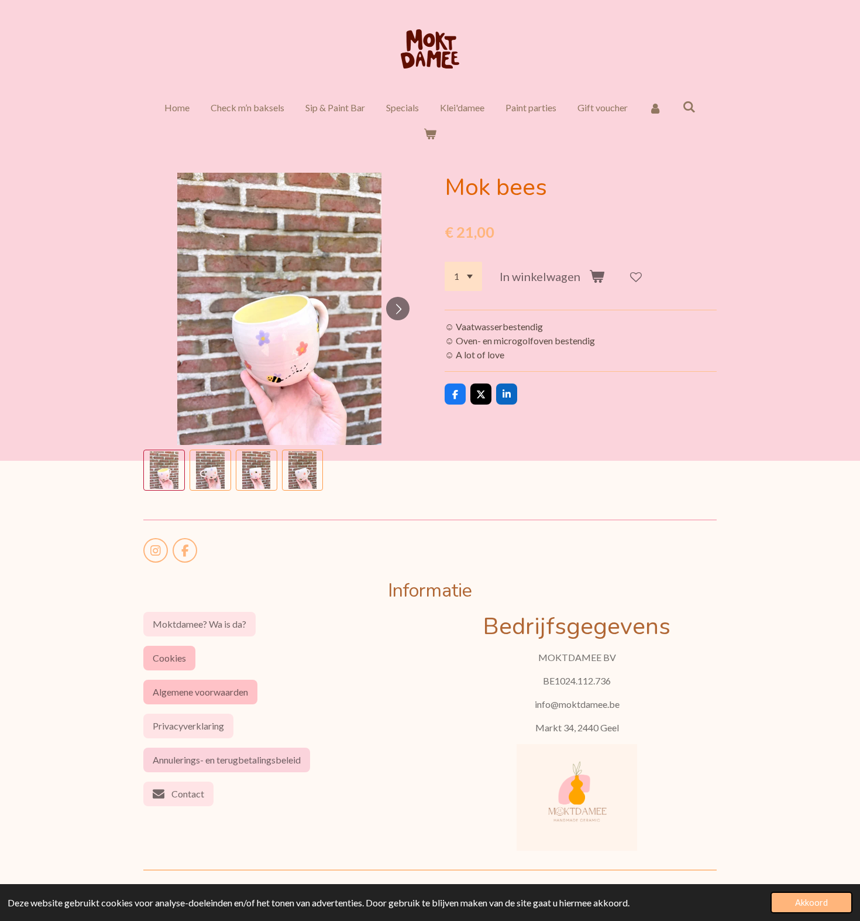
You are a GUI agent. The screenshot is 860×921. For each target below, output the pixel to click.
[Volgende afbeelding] (398, 308)
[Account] (655, 108)
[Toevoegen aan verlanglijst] (636, 276)
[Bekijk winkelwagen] (430, 133)
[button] (164, 470)
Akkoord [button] (811, 903)
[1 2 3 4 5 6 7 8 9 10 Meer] (463, 276)
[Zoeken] (689, 106)
